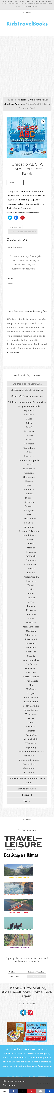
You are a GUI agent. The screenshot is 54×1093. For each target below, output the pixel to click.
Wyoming (31, 747)
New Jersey (31, 664)
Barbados (29, 431)
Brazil (29, 427)
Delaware (31, 581)
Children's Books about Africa (27, 396)
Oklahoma (31, 689)
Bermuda (29, 772)
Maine (31, 618)
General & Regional (29, 760)
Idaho (31, 589)
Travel (27, 801)
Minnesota (31, 635)
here (30, 6)
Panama (29, 506)
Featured (27, 794)
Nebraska (31, 651)
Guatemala (29, 477)
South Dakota (31, 710)
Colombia (29, 443)
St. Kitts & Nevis (29, 518)
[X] (22, 1091)
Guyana (29, 481)
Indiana (31, 597)
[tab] (15, 227)
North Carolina (31, 676)
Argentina (29, 410)
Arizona (31, 547)
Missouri (31, 643)
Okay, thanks (43, 1083)
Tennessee (31, 714)
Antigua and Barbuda (29, 406)
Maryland (31, 622)
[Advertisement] (27, 63)
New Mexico (31, 668)
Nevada (31, 656)
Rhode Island (31, 701)
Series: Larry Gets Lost (19, 208)
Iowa (31, 601)
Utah (31, 722)
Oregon (31, 693)
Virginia (31, 730)
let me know (13, 352)
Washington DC (31, 576)
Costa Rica (29, 448)
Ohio (30, 685)
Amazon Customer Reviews (22, 232)
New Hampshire (31, 660)
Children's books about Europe (27, 390)
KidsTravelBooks (27, 24)
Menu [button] (29, 13)
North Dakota (31, 680)
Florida (31, 572)
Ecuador (29, 464)
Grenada (29, 472)
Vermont (31, 726)
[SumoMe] (49, 1091)
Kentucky (31, 610)
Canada (29, 435)
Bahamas (29, 414)
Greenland (29, 768)
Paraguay (29, 510)
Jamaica (29, 493)
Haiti (29, 485)
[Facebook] (13, 1091)
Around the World (27, 788)
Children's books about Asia (27, 383)
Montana (31, 647)
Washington (31, 735)
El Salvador (29, 468)
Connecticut (31, 564)
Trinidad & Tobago (29, 531)
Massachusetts (31, 626)
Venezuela (29, 755)
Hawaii (31, 585)
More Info (15, 182)
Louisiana (31, 614)
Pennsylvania (31, 697)
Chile (29, 439)
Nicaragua (29, 502)
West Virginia (31, 739)
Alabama (31, 539)
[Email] (40, 1091)
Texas (31, 718)
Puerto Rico (29, 764)
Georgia (31, 568)
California (31, 556)
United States (37, 195)
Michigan (31, 631)
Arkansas (31, 552)
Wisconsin (30, 743)
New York (31, 672)
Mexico (29, 497)
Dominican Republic (28, 460)
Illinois (25, 195)
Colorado (31, 560)
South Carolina (31, 705)
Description (15, 227)
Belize (29, 418)
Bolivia (29, 423)
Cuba (29, 452)
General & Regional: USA (31, 751)
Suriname (29, 527)
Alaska (31, 543)
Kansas (31, 606)
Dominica (29, 456)
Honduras (29, 489)
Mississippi (31, 639)
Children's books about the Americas (27, 402)
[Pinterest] (31, 1091)
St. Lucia (29, 522)
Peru (28, 514)
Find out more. (10, 1085)
